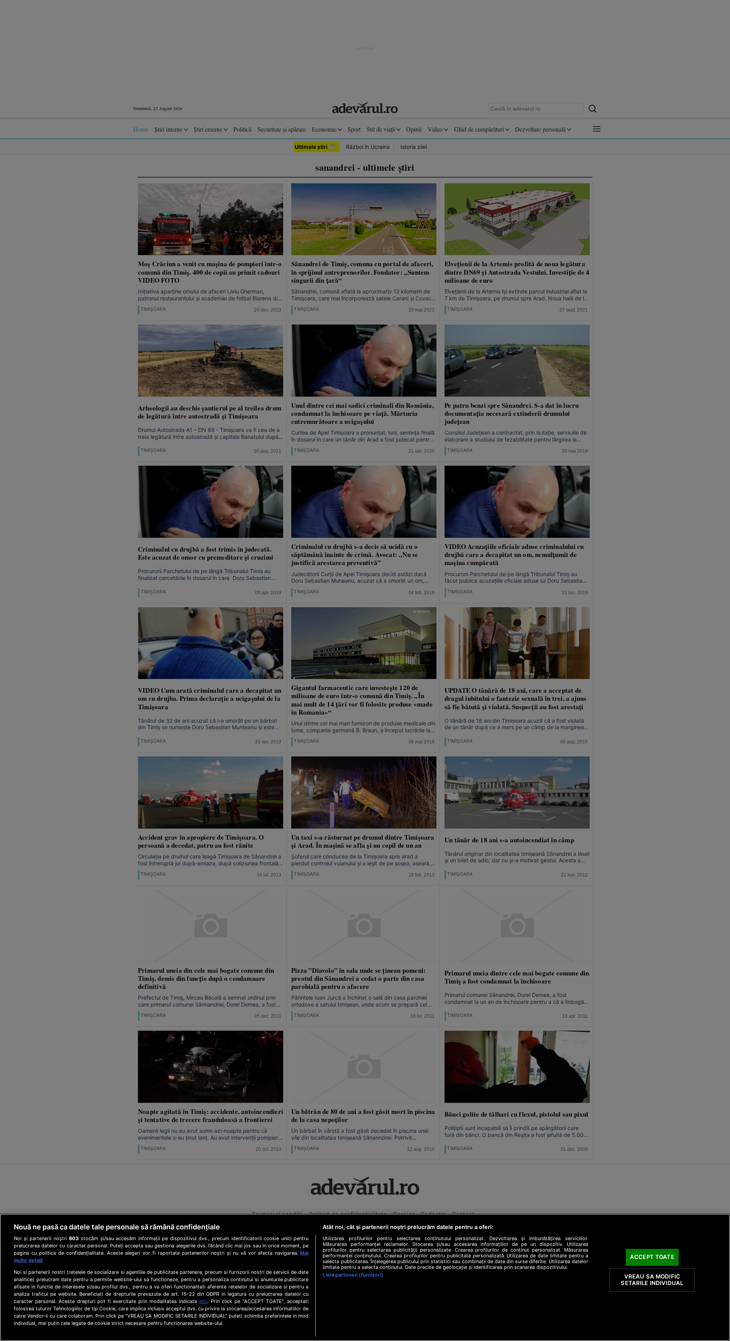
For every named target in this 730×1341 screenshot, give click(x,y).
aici (203, 1301)
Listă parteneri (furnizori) (353, 1275)
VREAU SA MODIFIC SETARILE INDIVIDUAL (652, 1280)
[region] (365, 1277)
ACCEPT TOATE (652, 1257)
